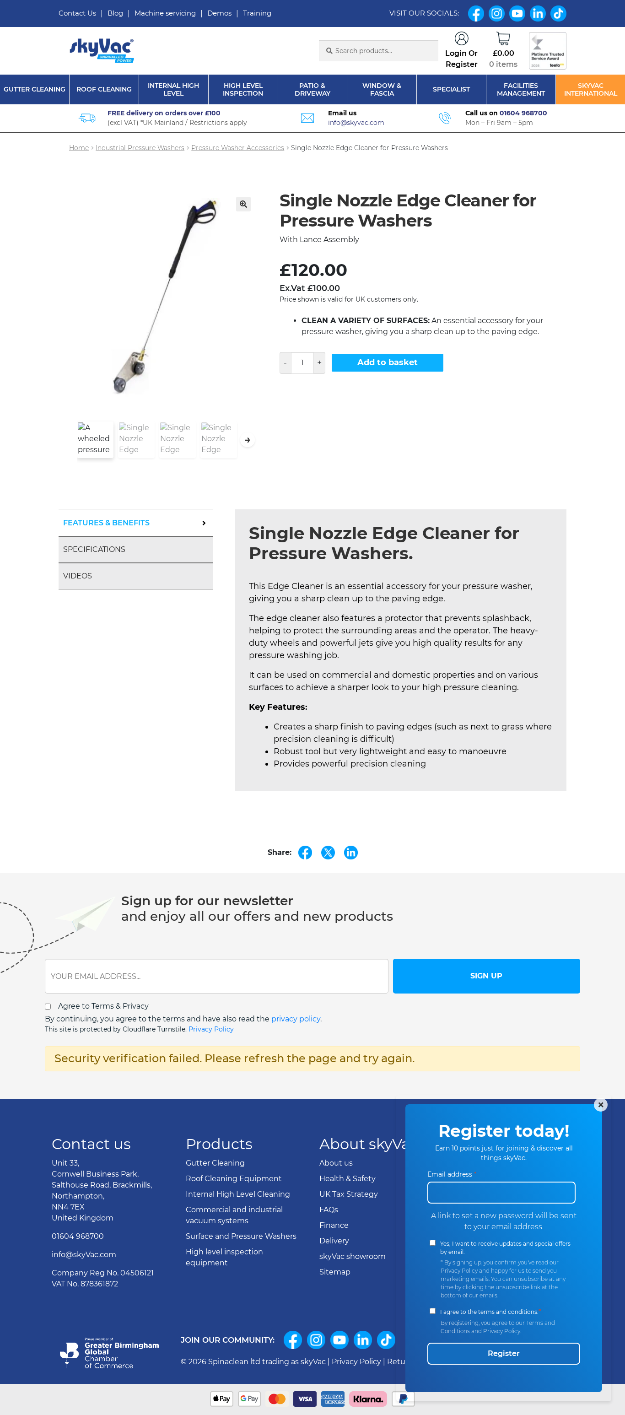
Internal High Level (173, 89)
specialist (451, 89)
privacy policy (295, 1019)
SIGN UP (486, 976)
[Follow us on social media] (293, 1340)
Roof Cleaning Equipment (234, 1178)
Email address (451, 1174)
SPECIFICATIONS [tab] (94, 549)
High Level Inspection (243, 89)
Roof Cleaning (104, 89)
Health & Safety (347, 1178)
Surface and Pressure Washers (241, 1236)
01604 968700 (523, 113)
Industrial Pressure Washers (140, 148)
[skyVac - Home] (102, 51)
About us (336, 1163)
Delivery (334, 1241)
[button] (243, 204)
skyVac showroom (352, 1256)
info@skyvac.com (356, 123)
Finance (334, 1225)
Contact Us (77, 13)
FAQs (328, 1209)
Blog (115, 13)
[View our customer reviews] (547, 51)
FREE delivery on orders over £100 (164, 113)
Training (257, 13)
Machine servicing (165, 13)
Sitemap (334, 1272)
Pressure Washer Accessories (237, 148)
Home (79, 148)
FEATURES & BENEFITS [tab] (106, 522)
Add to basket (387, 362)
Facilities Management (521, 89)
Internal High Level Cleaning (238, 1194)
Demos (219, 13)
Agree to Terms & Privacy (103, 1006)
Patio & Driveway (312, 89)
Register (504, 1353)
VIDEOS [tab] (77, 576)
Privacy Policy (211, 1029)
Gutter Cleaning (34, 89)
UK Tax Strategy (348, 1194)
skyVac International (590, 89)
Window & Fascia (381, 89)
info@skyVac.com (84, 1254)
